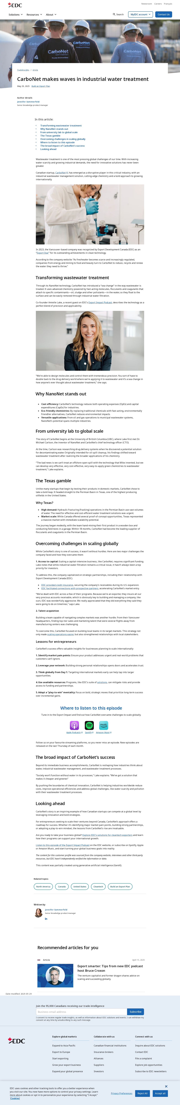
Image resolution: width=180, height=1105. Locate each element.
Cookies (15, 1098)
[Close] (166, 1086)
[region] (90, 1093)
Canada (62, 886)
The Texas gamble (50, 135)
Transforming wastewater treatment (61, 125)
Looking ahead (48, 149)
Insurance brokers (103, 1052)
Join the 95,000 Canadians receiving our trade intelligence (70, 1006)
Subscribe (135, 1011)
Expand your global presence (67, 1071)
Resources (33, 14)
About (49, 14)
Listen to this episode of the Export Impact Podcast (62, 845)
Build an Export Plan (120, 886)
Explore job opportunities (148, 1064)
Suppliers (99, 1064)
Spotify (88, 732)
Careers (158, 3)
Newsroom (146, 3)
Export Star (43, 252)
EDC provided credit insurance (57, 585)
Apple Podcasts (73, 732)
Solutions (14, 14)
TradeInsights (23, 70)
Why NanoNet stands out (54, 128)
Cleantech (98, 886)
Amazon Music (103, 732)
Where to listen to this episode (57, 142)
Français (168, 3)
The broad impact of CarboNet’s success (62, 145)
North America (43, 886)
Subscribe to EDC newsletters (150, 1071)
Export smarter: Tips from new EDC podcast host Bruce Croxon (110, 968)
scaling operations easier (60, 634)
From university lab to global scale (59, 132)
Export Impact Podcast (100, 302)
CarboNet (60, 172)
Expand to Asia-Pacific (63, 1045)
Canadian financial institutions (110, 1045)
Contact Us (164, 14)
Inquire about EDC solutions (150, 1045)
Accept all (160, 1093)
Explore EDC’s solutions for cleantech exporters (107, 835)
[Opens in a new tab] (74, 726)
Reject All (143, 1093)
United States (79, 886)
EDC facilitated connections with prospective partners (69, 588)
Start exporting (60, 1058)
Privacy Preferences (121, 1093)
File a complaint (143, 1058)
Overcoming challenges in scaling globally (63, 139)
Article (35, 70)
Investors (99, 1071)
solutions (102, 682)
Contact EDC (141, 1052)
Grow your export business (66, 1064)
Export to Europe (61, 1052)
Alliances (98, 1058)
